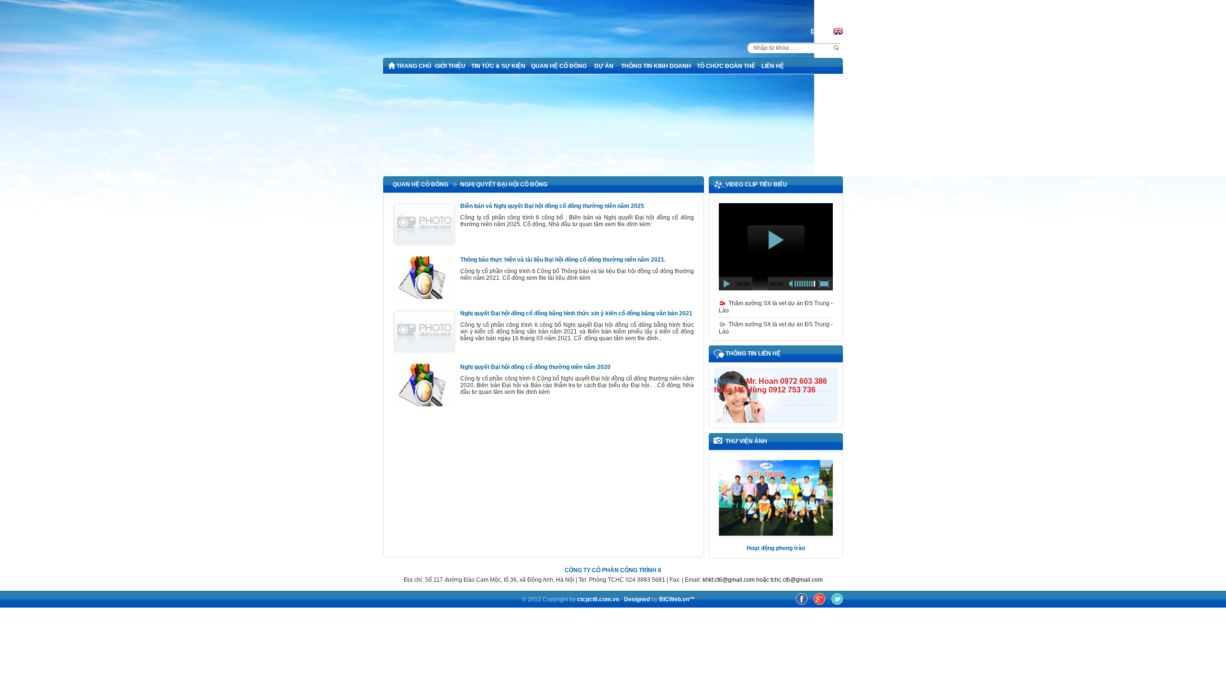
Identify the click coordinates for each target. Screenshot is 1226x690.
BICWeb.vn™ (677, 599)
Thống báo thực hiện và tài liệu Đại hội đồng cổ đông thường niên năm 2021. (563, 259)
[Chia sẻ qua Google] (820, 602)
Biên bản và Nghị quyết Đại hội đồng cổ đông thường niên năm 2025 (552, 206)
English (821, 31)
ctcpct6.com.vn (598, 599)
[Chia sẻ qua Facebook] (802, 602)
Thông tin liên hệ (753, 353)
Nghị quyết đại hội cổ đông (503, 184)
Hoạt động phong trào (776, 548)
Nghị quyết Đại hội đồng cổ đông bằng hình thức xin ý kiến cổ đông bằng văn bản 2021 (576, 313)
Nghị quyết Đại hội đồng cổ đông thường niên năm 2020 (535, 367)
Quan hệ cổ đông (420, 184)
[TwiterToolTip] (837, 602)
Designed (637, 599)
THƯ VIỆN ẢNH (746, 441)
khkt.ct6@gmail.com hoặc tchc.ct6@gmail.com (763, 579)
